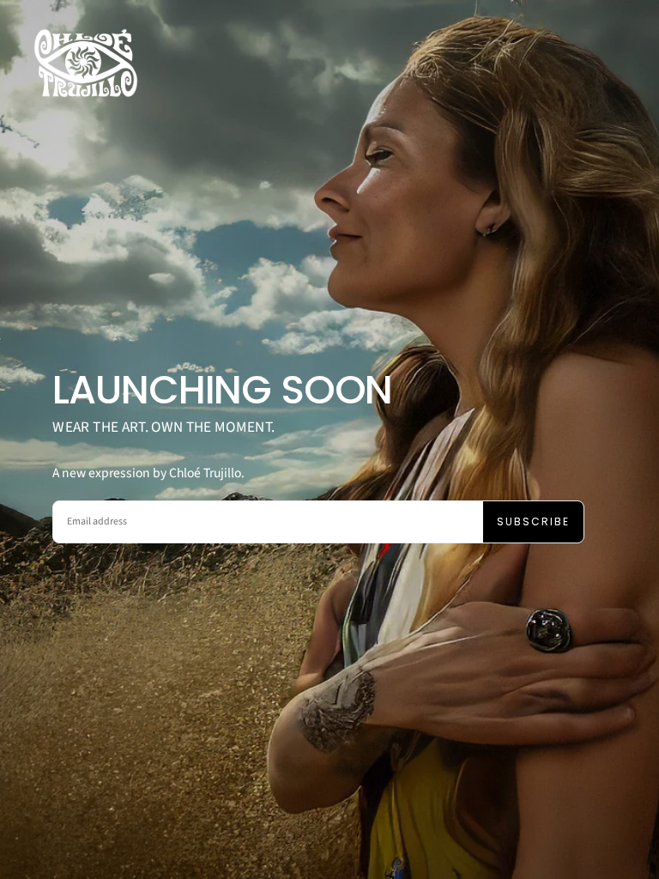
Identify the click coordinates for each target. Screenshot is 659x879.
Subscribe (533, 521)
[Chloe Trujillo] (86, 63)
